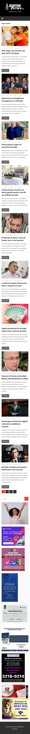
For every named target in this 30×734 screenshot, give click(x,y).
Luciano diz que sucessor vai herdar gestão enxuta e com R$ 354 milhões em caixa (14, 192)
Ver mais (5, 70)
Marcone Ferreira (19, 48)
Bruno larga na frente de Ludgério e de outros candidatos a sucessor (15, 424)
